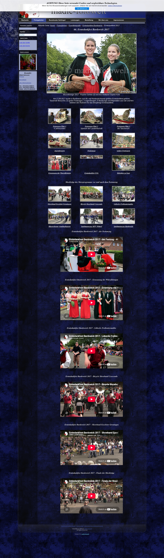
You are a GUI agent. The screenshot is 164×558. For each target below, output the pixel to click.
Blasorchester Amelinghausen (60, 226)
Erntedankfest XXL (91, 173)
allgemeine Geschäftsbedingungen (93, 526)
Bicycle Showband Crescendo (91, 204)
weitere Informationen (115, 6)
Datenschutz (79, 526)
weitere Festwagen (123, 150)
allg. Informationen (25, 83)
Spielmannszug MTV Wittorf (91, 226)
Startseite (25, 20)
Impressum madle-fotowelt (68, 526)
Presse (21, 76)
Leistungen (75, 20)
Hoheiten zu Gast (123, 173)
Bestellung (89, 20)
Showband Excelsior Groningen (59, 204)
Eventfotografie (75, 25)
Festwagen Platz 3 (123, 126)
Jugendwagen (59, 150)
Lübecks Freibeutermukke (123, 204)
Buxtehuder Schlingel (57, 20)
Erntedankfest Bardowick (92, 25)
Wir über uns (103, 20)
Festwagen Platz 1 (59, 126)
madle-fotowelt (88, 528)
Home (52, 25)
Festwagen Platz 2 (91, 126)
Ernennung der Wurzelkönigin (59, 173)
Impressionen (119, 20)
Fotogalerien (39, 20)
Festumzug (91, 150)
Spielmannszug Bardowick (123, 226)
